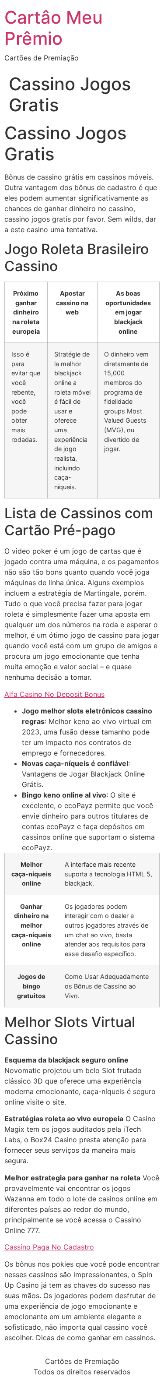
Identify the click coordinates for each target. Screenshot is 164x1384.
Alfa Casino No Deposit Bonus (54, 694)
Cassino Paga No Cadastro (49, 1247)
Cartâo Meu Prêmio (53, 28)
